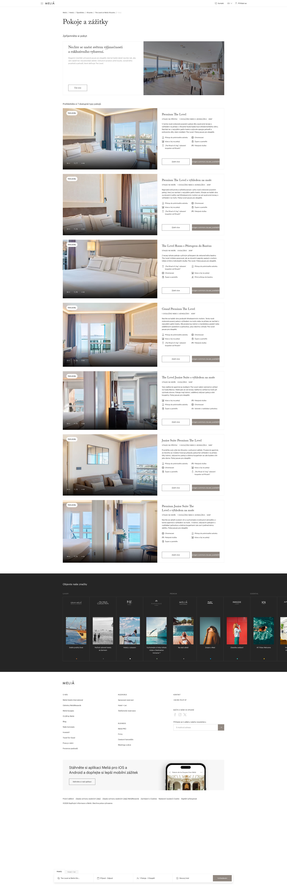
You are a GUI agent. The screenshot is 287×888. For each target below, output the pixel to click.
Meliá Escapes (68, 711)
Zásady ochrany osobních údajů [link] (88, 799)
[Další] (82, 163)
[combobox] (230, 3)
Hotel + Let (122, 705)
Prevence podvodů (70, 748)
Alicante (90, 13)
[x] (184, 714)
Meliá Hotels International (73, 700)
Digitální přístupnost (189, 799)
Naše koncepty (69, 727)
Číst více (77, 88)
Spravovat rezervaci (126, 700)
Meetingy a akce (124, 745)
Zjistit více (176, 162)
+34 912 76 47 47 (179, 700)
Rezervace (122, 695)
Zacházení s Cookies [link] (149, 799)
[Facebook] (175, 714)
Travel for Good (69, 738)
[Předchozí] (68, 163)
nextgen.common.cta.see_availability (206, 162)
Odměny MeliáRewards (72, 705)
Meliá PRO (122, 729)
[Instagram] (180, 714)
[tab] (59, 871)
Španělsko (80, 13)
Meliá (65, 13)
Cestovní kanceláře (125, 739)
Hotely (71, 13)
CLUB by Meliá (68, 716)
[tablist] (143, 871)
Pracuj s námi (68, 743)
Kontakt (177, 695)
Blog (64, 721)
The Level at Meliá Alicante (105, 13)
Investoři (66, 732)
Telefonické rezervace (127, 711)
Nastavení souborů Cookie (169, 799)
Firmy (120, 734)
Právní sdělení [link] (68, 799)
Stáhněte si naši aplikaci (82, 782)
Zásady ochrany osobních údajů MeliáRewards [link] (120, 799)
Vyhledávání (222, 878)
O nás (65, 695)
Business (122, 723)
